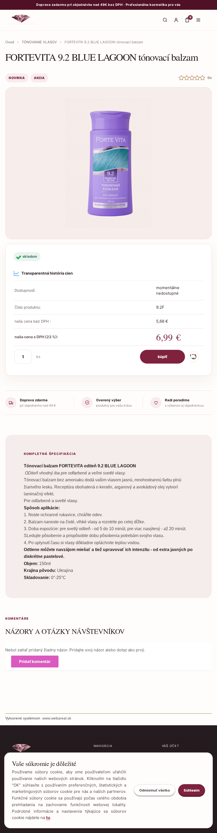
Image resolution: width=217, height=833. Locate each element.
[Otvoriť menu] (198, 20)
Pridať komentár (35, 661)
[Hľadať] (164, 20)
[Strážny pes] (193, 356)
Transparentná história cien (47, 273)
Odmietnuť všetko (154, 790)
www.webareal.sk (56, 718)
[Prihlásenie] (176, 20)
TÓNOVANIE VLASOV (39, 42)
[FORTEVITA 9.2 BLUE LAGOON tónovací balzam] (108, 163)
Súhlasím (192, 790)
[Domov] (21, 20)
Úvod (9, 42)
